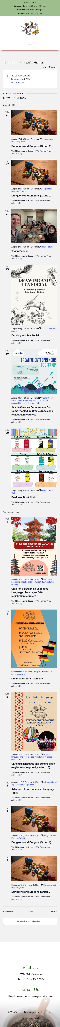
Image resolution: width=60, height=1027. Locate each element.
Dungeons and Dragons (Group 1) (31, 146)
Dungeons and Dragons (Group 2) (31, 195)
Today (30, 911)
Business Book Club (23, 497)
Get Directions (17, 82)
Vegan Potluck (19, 251)
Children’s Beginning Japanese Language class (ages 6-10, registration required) (29, 592)
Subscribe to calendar (28, 921)
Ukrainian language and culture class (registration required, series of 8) (33, 765)
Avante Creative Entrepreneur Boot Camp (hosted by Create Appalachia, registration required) (32, 410)
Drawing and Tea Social (25, 335)
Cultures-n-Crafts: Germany (27, 678)
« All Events (50, 67)
